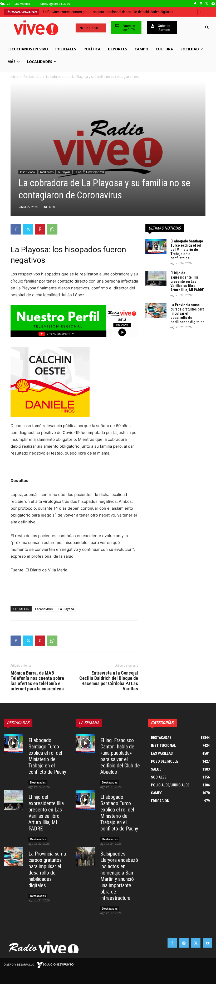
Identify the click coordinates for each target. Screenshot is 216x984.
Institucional (28, 172)
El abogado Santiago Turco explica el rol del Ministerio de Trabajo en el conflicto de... (186, 249)
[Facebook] (195, 4)
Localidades (46, 172)
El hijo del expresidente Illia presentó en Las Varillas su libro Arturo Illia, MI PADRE (187, 281)
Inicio (14, 76)
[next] (209, 12)
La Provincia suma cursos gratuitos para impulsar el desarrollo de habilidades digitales (187, 313)
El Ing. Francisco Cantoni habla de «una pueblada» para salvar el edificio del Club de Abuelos (120, 756)
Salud (78, 172)
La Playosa (64, 172)
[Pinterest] (40, 229)
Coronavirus (44, 609)
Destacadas (32, 76)
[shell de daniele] (74, 382)
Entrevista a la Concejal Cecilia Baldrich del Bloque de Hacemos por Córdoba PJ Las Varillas (108, 680)
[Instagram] (201, 4)
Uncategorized (95, 172)
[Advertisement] (74, 588)
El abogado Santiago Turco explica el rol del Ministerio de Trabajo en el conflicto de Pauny (47, 756)
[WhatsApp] (52, 229)
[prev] (200, 12)
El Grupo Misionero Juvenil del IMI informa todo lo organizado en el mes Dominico (106, 11)
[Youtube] (213, 4)
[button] (207, 27)
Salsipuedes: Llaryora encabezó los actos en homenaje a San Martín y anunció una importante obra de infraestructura (119, 876)
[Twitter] (207, 4)
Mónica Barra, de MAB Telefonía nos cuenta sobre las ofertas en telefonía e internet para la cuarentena (37, 680)
